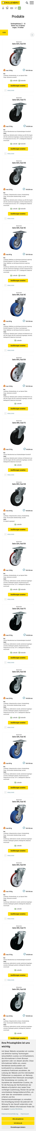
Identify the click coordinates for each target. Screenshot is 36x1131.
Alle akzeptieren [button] (18, 1119)
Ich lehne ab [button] (18, 1123)
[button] (19, 8)
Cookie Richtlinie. (16, 1109)
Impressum (25, 1114)
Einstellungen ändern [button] (18, 1127)
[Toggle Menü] (31, 2)
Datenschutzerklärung (10, 1114)
